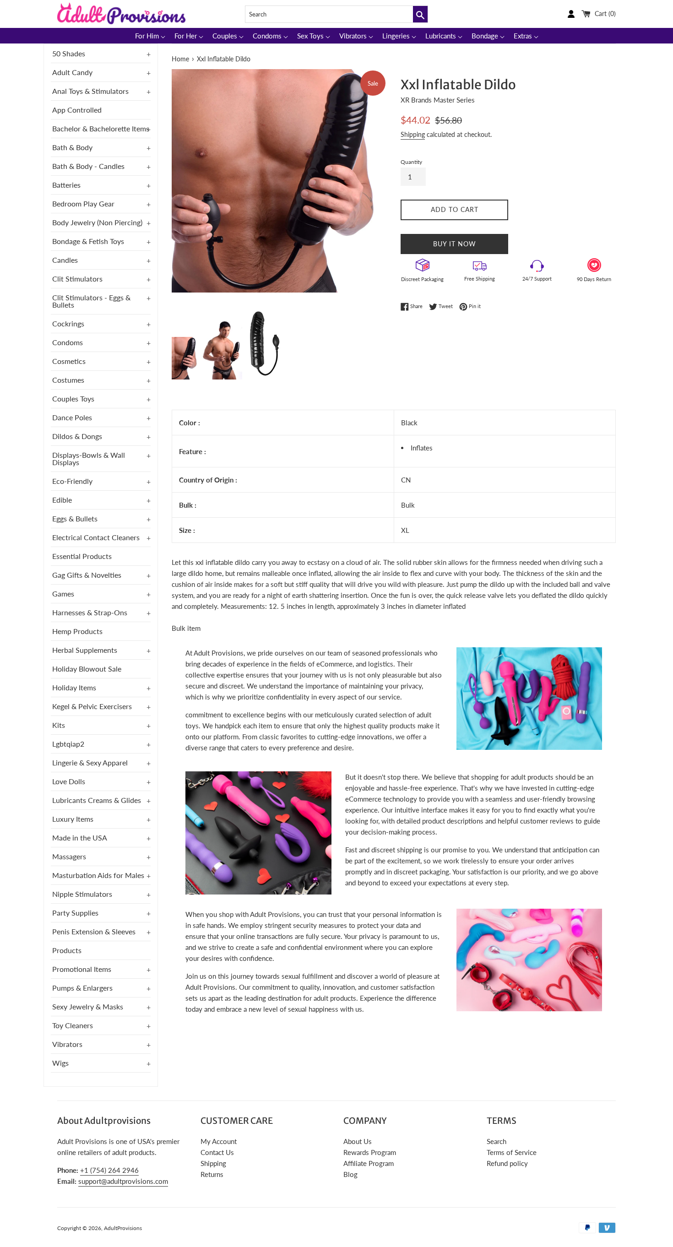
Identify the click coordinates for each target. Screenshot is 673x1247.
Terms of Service (512, 1152)
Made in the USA (79, 837)
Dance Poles (72, 417)
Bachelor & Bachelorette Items (100, 128)
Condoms (67, 342)
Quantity (411, 161)
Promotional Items (81, 969)
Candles (65, 259)
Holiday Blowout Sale (86, 668)
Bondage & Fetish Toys (88, 241)
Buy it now (454, 244)
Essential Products (82, 556)
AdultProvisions (123, 1228)
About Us (357, 1141)
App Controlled (77, 109)
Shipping (413, 134)
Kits (58, 725)
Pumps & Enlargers (82, 987)
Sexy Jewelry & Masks (87, 1006)
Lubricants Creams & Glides (96, 800)
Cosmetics (69, 361)
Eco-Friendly (72, 481)
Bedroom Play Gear (83, 203)
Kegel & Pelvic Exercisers (92, 706)
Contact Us (217, 1152)
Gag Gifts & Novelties (86, 574)
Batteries (66, 184)
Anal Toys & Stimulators (90, 91)
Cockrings (68, 323)
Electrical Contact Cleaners (96, 537)
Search (496, 1141)
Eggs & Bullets (75, 518)
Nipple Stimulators (82, 893)
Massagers (69, 856)
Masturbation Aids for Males (98, 875)
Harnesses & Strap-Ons (89, 612)
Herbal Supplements (84, 649)
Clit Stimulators (77, 278)
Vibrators (67, 1044)
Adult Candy (72, 72)
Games (63, 593)
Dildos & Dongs (77, 436)
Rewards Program (369, 1152)
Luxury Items (72, 818)
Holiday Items (74, 687)
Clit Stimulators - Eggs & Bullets (91, 301)
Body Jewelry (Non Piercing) (97, 222)
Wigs (60, 1062)
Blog (350, 1174)
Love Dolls (68, 781)
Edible (62, 499)
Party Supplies (75, 912)
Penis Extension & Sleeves (94, 931)
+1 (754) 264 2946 (109, 1170)
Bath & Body (72, 147)
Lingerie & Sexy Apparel (90, 762)
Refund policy (507, 1163)
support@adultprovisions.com (123, 1181)
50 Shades (68, 53)
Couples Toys (73, 398)
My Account (219, 1141)
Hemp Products (77, 631)
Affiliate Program (368, 1163)
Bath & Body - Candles (88, 166)
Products (66, 950)
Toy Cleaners (72, 1025)
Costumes (68, 379)
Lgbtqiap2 (68, 743)
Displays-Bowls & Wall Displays (88, 458)
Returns (212, 1174)
